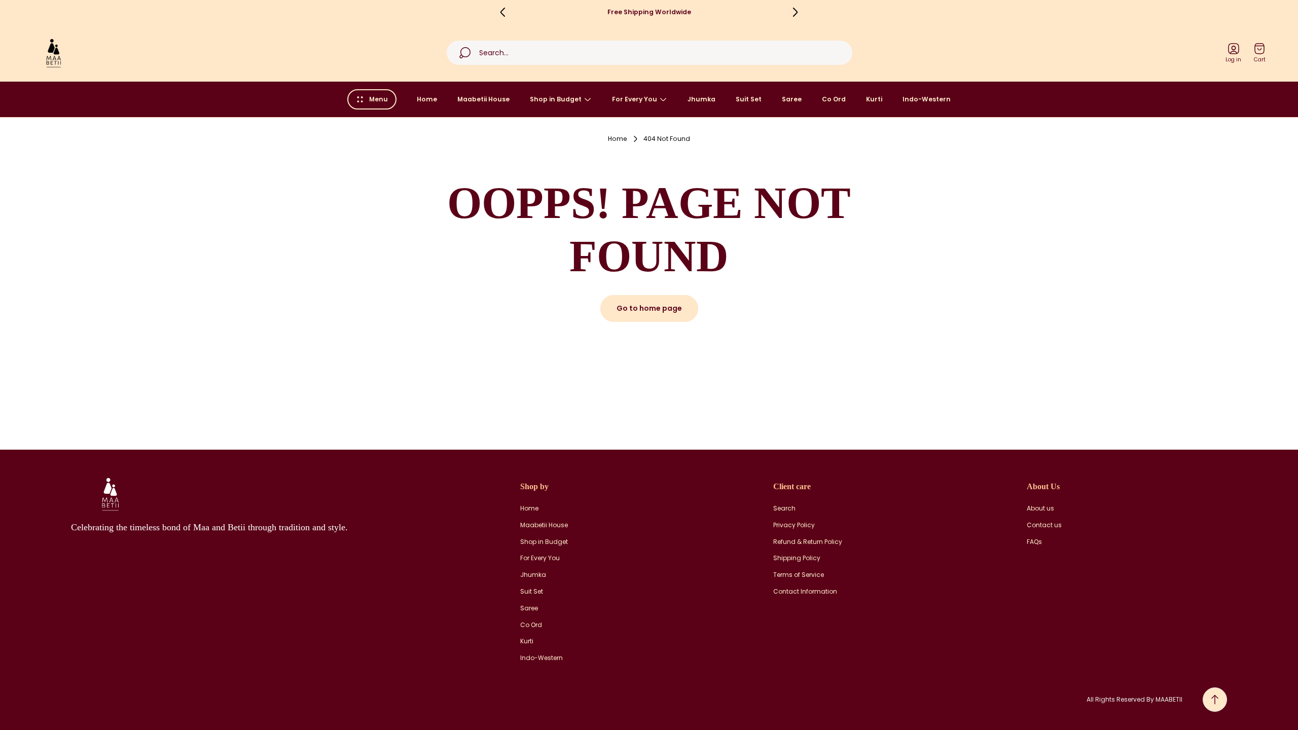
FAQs (1034, 542)
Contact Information (805, 592)
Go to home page (649, 308)
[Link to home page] (109, 493)
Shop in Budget (544, 542)
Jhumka (533, 575)
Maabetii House (544, 525)
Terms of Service (798, 575)
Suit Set (531, 592)
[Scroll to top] (1215, 699)
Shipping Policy (796, 558)
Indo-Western (541, 658)
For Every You (540, 558)
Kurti (526, 641)
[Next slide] (795, 12)
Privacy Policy (794, 525)
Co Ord (531, 625)
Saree (529, 608)
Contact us (1044, 525)
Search (784, 508)
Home (617, 139)
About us (1040, 508)
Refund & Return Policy (807, 542)
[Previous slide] (503, 12)
